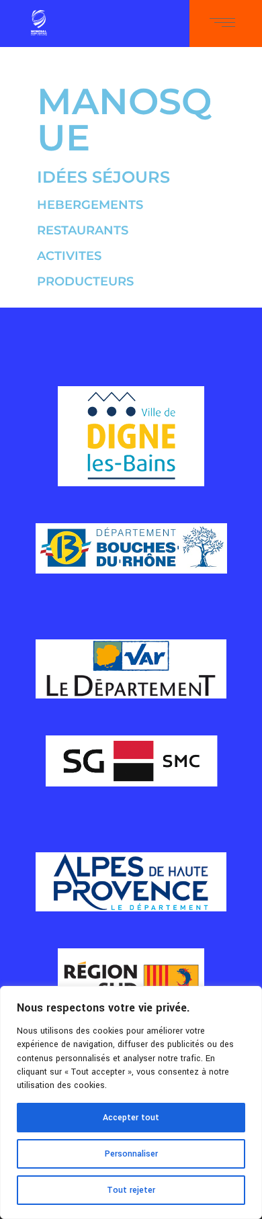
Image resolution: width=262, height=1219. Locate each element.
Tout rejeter (131, 1190)
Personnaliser (131, 1154)
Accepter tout (131, 1118)
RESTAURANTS (82, 230)
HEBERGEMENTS (90, 204)
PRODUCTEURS (85, 281)
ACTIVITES (69, 256)
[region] (131, 1102)
